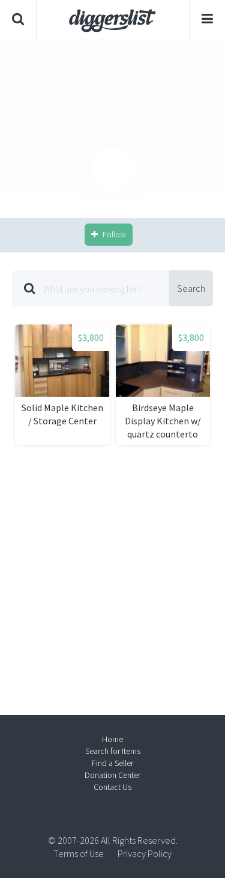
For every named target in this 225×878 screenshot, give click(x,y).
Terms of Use (78, 853)
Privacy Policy (145, 853)
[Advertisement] (112, 128)
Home (112, 739)
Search (191, 288)
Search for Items (112, 751)
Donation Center (112, 775)
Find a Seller (112, 763)
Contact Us (112, 787)
